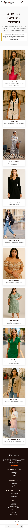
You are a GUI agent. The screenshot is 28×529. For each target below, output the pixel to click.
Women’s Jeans (14, 496)
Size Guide (14, 512)
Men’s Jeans (14, 472)
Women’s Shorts (14, 493)
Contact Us (14, 503)
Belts (14, 495)
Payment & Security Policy (14, 507)
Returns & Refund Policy (14, 511)
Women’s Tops (14, 473)
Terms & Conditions (14, 514)
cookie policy (14, 504)
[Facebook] (11, 524)
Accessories (14, 483)
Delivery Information (14, 506)
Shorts (14, 485)
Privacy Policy (14, 509)
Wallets (14, 486)
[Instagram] (17, 524)
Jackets (14, 477)
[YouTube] (14, 524)
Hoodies (14, 475)
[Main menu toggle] (25, 2)
